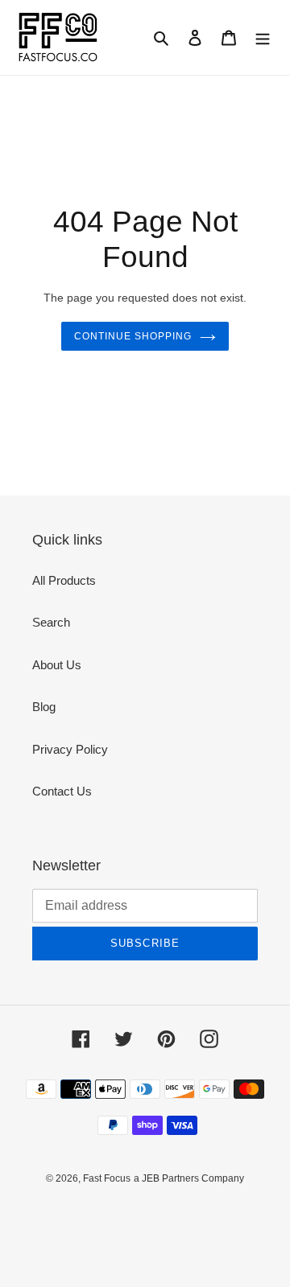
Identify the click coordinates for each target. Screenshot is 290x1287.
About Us (56, 665)
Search (51, 622)
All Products (64, 580)
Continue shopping (133, 336)
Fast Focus (106, 1178)
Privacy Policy (70, 749)
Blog (44, 706)
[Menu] (263, 37)
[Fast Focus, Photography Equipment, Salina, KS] (78, 1215)
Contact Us (62, 791)
